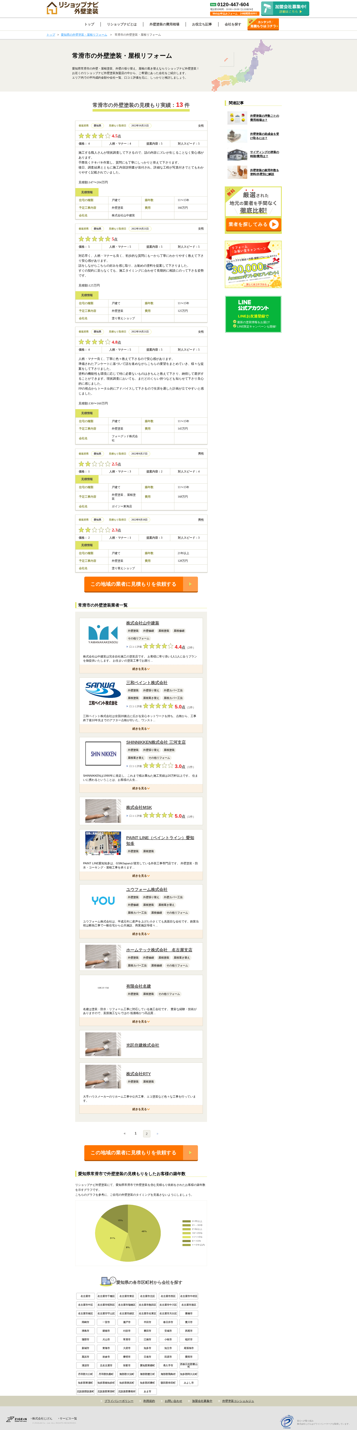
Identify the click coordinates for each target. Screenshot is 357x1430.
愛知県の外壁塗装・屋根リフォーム (84, 34)
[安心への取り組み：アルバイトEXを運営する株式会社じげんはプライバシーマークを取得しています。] (288, 1422)
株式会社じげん (42, 1418)
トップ (50, 34)
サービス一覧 (68, 1418)
